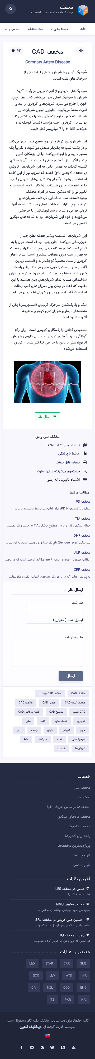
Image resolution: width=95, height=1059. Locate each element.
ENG (83, 987)
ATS (69, 975)
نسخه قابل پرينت (68, 462)
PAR (68, 999)
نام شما (77, 603)
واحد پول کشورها (77, 836)
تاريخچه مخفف (79, 855)
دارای (50, 730)
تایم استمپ (81, 865)
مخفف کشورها (79, 826)
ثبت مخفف (36, 29)
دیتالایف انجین (31, 1027)
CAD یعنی (79, 712)
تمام (59, 739)
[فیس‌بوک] (21, 1048)
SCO (36, 975)
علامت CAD (26, 703)
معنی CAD (48, 703)
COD (66, 987)
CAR (67, 963)
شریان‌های (61, 721)
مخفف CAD (78, 693)
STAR (49, 963)
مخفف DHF (47, 539)
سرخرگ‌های (78, 739)
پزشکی (63, 453)
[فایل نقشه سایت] (73, 1048)
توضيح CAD (56, 712)
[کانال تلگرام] (32, 1048)
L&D (32, 963)
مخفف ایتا (67, 935)
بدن (19, 730)
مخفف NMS (65, 904)
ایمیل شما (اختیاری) (68, 620)
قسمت (61, 748)
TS (52, 999)
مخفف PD (51, 505)
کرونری (81, 721)
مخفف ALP (47, 556)
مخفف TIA (49, 522)
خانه (83, 29)
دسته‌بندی (61, 29)
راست (34, 730)
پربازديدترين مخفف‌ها (74, 846)
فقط (26, 739)
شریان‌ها (80, 748)
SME (83, 963)
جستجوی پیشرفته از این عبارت (58, 471)
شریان (66, 730)
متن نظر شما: (73, 637)
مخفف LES (63, 889)
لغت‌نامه (84, 797)
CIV (33, 987)
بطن (28, 721)
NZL (50, 987)
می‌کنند (42, 739)
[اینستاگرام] (42, 1048)
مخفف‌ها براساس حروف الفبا (68, 807)
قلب (42, 721)
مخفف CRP (50, 573)
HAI (84, 999)
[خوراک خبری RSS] (63, 1048)
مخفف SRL (43, 920)
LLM (52, 975)
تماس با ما (12, 29)
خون (82, 730)
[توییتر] (53, 1048)
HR (84, 975)
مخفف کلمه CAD (75, 703)
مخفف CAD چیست (50, 693)
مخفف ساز (82, 788)
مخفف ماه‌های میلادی (74, 817)
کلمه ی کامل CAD (29, 712)
